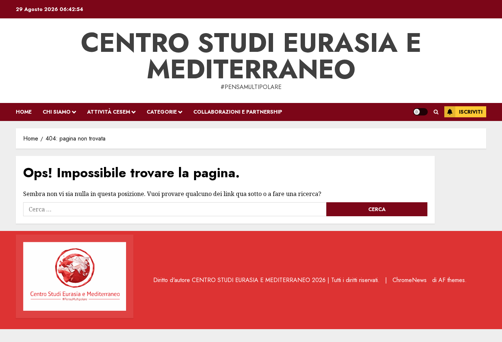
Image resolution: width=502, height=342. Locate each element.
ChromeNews (409, 280)
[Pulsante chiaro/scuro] (420, 111)
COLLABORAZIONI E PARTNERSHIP (237, 111)
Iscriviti (471, 111)
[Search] (436, 112)
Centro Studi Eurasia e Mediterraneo (251, 56)
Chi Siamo (57, 111)
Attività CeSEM (108, 111)
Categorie (162, 111)
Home (24, 111)
